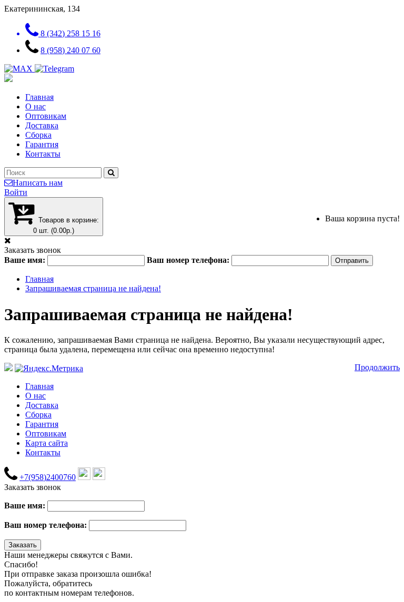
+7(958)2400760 (47, 477)
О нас (35, 106)
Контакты (42, 153)
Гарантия (41, 144)
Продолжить (377, 367)
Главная (39, 97)
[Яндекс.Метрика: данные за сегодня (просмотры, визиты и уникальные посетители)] (49, 368)
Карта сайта (46, 442)
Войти (15, 192)
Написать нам (38, 182)
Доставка (41, 125)
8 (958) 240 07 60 (70, 50)
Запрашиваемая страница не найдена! (93, 288)
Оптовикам (45, 115)
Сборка (38, 134)
